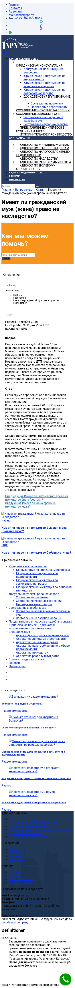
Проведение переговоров (34, 604)
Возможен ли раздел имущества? (21, 703)
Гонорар (14, 663)
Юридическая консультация (28, 566)
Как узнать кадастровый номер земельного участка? (33, 802)
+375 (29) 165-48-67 (29, 902)
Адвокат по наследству (32, 652)
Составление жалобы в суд (27, 607)
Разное (6, 785)
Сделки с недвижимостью (27, 659)
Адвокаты (16, 11)
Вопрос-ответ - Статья (30, 189)
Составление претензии (32, 597)
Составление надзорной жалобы (38, 618)
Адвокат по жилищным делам (29, 819)
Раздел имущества (14, 710)
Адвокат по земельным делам (37, 642)
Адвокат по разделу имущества (37, 656)
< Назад (12, 285)
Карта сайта (16, 859)
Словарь (14, 849)
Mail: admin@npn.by (21, 15)
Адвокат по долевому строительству (41, 638)
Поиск (6, 258)
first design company (14, 922)
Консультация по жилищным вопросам (43, 570)
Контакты (15, 8)
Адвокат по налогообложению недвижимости (40, 829)
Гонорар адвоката (21, 879)
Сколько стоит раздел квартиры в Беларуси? (28, 727)
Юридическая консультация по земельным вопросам (37, 581)
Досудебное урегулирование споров (34, 594)
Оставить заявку (20, 882)
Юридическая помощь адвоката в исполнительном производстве (32, 626)
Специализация (19, 632)
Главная (14, 4)
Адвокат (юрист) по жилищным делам (42, 635)
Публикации (17, 666)
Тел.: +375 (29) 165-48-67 (25, 18)
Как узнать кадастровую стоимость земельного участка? (36, 778)
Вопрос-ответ (18, 853)
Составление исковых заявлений (39, 601)
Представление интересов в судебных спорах (40, 621)
